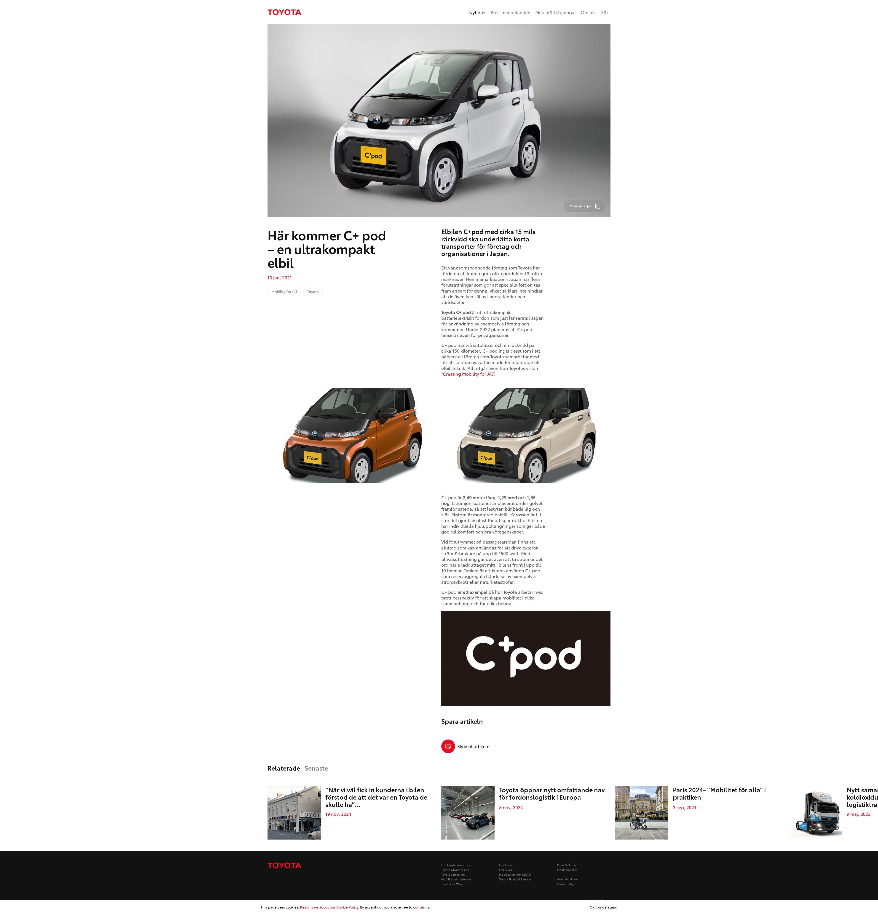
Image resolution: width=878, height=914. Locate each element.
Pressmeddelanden (510, 12)
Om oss (588, 12)
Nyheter (477, 12)
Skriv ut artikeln (473, 746)
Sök (605, 12)
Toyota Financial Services (515, 879)
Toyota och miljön (453, 874)
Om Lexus (505, 870)
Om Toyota (506, 865)
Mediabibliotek (567, 870)
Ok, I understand (603, 907)
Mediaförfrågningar (555, 12)
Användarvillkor (567, 879)
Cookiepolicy (566, 884)
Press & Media (566, 865)
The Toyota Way (451, 884)
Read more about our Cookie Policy (329, 906)
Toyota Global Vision (455, 870)
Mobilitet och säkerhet (456, 879)
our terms (421, 906)
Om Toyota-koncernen (456, 865)
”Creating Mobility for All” (467, 374)
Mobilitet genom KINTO (515, 874)
